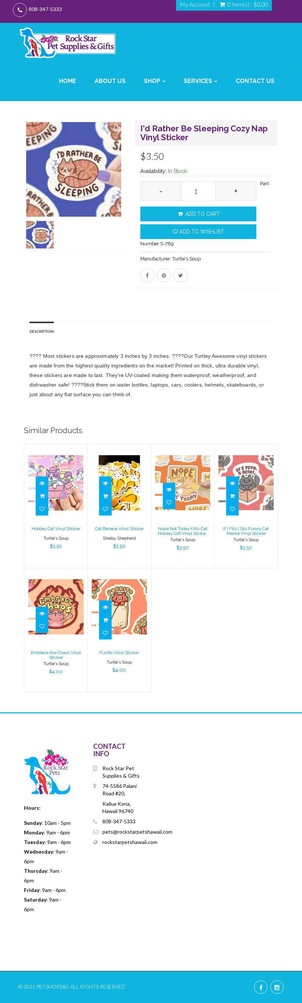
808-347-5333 (45, 9)
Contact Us (255, 80)
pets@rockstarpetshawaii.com (137, 832)
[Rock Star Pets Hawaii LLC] (67, 42)
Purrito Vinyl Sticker (119, 652)
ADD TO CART (202, 214)
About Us (110, 80)
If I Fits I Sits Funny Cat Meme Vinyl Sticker (246, 531)
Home (67, 80)
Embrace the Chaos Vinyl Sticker (56, 655)
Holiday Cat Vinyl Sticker (56, 528)
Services (199, 80)
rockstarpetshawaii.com (129, 842)
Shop (153, 80)
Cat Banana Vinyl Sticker (119, 528)
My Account (195, 4)
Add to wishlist (201, 232)
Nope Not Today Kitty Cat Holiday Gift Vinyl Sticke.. (183, 531)
